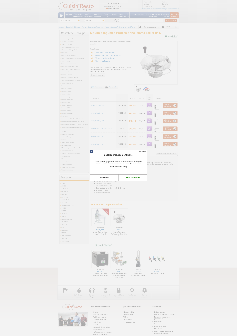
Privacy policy (122, 167)
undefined (142, 151)
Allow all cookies (132, 177)
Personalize (104, 177)
